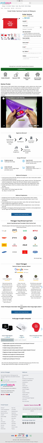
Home (2, 8)
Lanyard (2, 414)
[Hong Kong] (7, 395)
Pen (1, 418)
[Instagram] (28, 423)
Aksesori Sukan (14, 427)
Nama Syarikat (26, 38)
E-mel (24, 47)
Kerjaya (23, 390)
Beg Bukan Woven (4, 413)
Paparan (2, 427)
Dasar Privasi (24, 437)
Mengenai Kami (25, 375)
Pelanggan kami (25, 387)
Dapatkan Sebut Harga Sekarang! (21, 214)
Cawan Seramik (4, 411)
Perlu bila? (25, 25)
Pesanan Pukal (7, 8)
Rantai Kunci (14, 416)
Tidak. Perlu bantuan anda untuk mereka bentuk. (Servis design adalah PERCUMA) (32, 35)
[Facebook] (26, 423)
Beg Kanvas (14, 413)
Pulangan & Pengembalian (27, 380)
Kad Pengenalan (15, 414)
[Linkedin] (32, 423)
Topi (1, 420)
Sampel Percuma (25, 396)
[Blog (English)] (34, 423)
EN (17, 0)
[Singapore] (5, 395)
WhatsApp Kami (21, 69)
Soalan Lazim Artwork (20, 340)
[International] (1, 395)
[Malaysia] (3, 395)
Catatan (24, 56)
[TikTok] (23, 423)
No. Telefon (26, 51)
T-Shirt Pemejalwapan (5, 409)
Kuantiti (25, 21)
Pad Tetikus (14, 423)
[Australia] (9, 395)
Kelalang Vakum (15, 411)
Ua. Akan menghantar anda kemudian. (32, 33)
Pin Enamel (3, 421)
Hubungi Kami (25, 382)
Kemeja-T (2, 407)
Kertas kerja (3, 428)
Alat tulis (12, 8)
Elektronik (13, 425)
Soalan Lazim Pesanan (7, 340)
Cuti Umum (24, 399)
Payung (13, 428)
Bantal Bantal (3, 423)
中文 (22, 0)
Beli (23, 377)
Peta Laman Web (25, 401)
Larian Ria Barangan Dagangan (28, 397)
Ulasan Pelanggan (25, 389)
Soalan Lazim (24, 385)
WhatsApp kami (28, 362)
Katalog (23, 383)
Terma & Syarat (19, 437)
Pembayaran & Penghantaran (28, 378)
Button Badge (3, 416)
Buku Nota (14, 418)
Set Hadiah (14, 409)
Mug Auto (13, 421)
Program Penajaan (25, 392)
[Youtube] (30, 423)
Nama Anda (26, 42)
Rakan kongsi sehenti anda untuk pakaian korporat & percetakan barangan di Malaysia (21, 441)
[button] (1, 287)
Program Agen (25, 394)
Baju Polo (13, 407)
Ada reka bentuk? (27, 31)
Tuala (13, 420)
